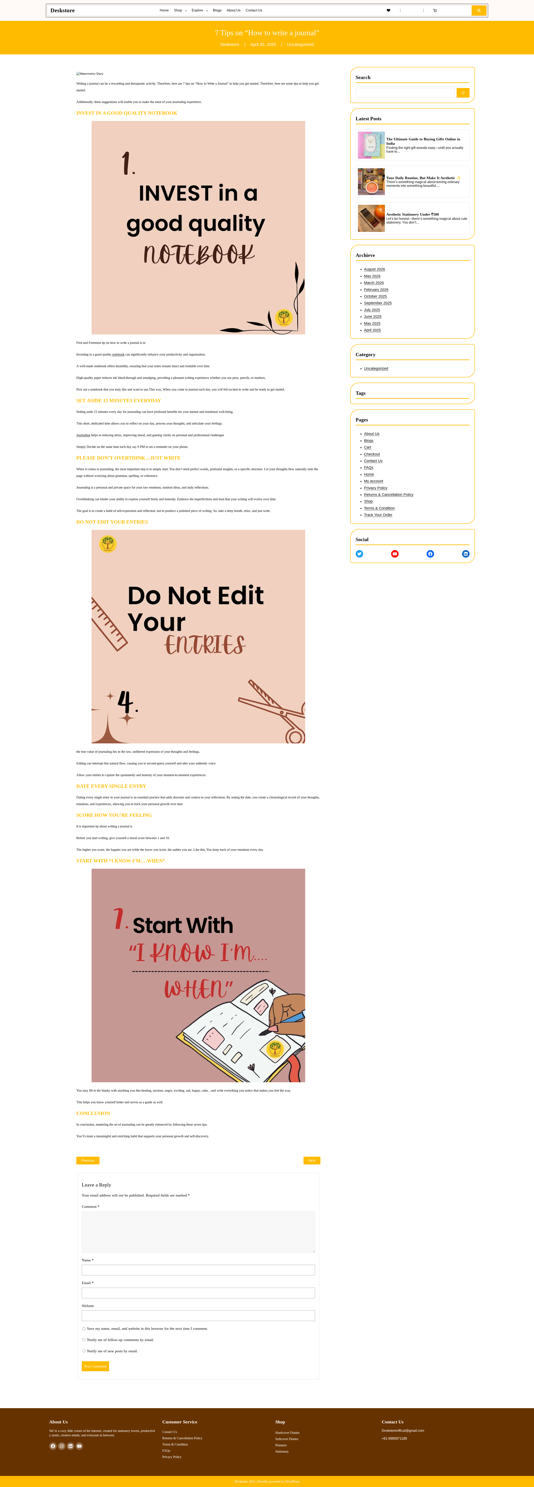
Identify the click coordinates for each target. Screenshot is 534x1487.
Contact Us (373, 461)
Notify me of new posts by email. (112, 1351)
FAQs (368, 468)
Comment (90, 1206)
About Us (371, 434)
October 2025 (375, 296)
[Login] (411, 10)
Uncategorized (300, 44)
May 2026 (372, 276)
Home (369, 474)
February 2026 (376, 289)
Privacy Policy (375, 488)
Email (88, 1283)
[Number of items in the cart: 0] (435, 10)
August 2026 (374, 269)
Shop (368, 501)
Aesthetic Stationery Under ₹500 (412, 214)
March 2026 (374, 283)
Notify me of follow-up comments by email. (120, 1340)
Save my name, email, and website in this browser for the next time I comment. (147, 1328)
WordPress (292, 1481)
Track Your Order (378, 515)
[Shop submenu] (187, 10)
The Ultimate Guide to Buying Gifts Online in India (423, 141)
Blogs (368, 441)
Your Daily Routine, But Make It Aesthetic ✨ (423, 178)
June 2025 (373, 316)
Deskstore (62, 10)
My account (373, 481)
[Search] (463, 93)
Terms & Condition (379, 508)
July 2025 (372, 310)
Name (88, 1260)
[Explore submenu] (208, 10)
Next (312, 1160)
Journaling (83, 435)
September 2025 (378, 303)
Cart (367, 447)
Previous (87, 1160)
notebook (118, 354)
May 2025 (372, 323)
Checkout (372, 454)
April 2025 (372, 330)
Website (88, 1306)
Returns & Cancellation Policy (388, 495)
